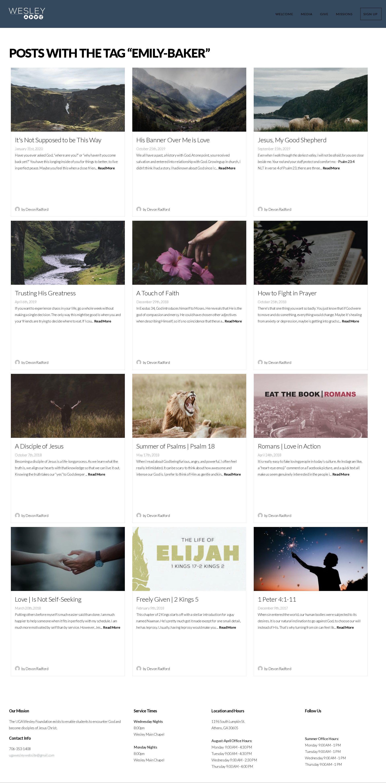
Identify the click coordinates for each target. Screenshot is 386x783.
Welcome (284, 14)
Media (307, 14)
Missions (345, 14)
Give (324, 14)
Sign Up (370, 14)
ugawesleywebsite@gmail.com (31, 755)
